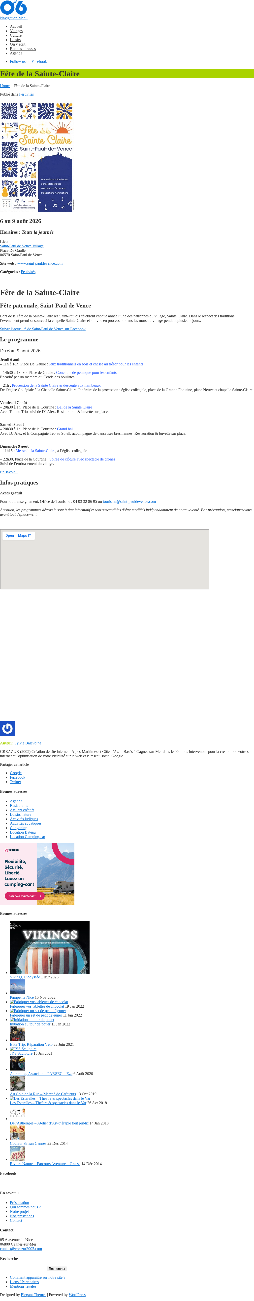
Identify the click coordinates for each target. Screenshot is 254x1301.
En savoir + (9, 472)
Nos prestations (22, 1216)
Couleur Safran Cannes (28, 1143)
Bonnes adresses (23, 49)
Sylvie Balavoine (27, 743)
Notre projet (19, 1211)
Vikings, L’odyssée (25, 977)
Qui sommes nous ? (25, 1207)
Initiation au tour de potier (30, 1024)
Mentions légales (23, 1286)
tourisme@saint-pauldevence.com (129, 501)
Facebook (17, 777)
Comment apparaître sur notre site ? (37, 1277)
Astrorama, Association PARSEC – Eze (41, 1073)
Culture (16, 35)
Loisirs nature (20, 814)
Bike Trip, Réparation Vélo (31, 1044)
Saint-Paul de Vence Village (22, 246)
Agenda (16, 53)
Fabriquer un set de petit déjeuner (36, 1015)
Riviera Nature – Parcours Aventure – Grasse (45, 1164)
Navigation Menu (14, 18)
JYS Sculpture (21, 1053)
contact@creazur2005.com (21, 1249)
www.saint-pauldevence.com (40, 263)
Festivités (26, 94)
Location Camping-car (27, 837)
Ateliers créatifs (22, 810)
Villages (16, 31)
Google (16, 773)
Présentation (19, 1202)
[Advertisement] (127, 657)
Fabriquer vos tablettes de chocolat (37, 1006)
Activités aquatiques (25, 823)
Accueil (16, 26)
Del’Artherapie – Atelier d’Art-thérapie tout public (49, 1123)
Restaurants (19, 805)
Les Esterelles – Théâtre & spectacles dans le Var (48, 1103)
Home (5, 86)
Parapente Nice (22, 997)
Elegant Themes (33, 1295)
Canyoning (18, 828)
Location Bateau (23, 832)
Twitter (15, 782)
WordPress (77, 1295)
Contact (16, 1220)
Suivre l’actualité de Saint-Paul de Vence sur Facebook (43, 329)
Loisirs (15, 40)
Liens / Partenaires (24, 1282)
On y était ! (19, 44)
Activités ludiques (24, 819)
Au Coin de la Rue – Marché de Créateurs (43, 1094)
